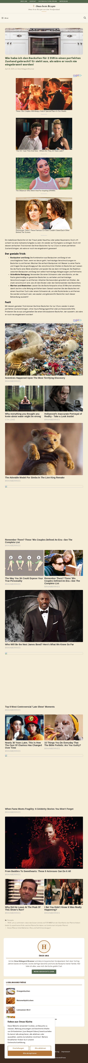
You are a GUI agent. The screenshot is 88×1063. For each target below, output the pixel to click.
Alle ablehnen (40, 1048)
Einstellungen (18, 1048)
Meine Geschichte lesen (44, 971)
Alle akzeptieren (30, 1053)
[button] (85, 18)
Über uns (23, 1)
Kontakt (33, 1)
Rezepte (10, 920)
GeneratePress (60, 1058)
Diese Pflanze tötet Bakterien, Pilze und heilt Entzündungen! (29, 928)
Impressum (63, 1)
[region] (30, 1038)
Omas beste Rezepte (45, 5)
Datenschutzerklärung (48, 1)
